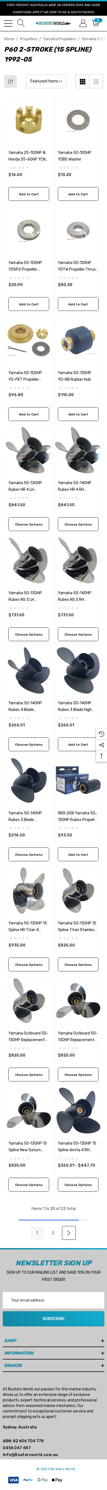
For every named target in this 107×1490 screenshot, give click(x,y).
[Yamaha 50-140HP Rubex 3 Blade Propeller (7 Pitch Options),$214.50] (29, 780)
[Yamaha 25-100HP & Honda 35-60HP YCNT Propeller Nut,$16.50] (29, 120)
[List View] (96, 81)
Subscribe (54, 1318)
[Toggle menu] (8, 23)
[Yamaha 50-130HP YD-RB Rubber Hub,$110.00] (78, 340)
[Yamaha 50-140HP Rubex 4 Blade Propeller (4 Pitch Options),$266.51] (29, 670)
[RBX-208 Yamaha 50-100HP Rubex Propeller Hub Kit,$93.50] (78, 780)
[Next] (69, 1233)
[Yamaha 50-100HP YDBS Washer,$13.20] (78, 120)
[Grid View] (82, 81)
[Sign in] (82, 23)
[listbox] (46, 81)
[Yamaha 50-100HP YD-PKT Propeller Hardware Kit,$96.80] (29, 340)
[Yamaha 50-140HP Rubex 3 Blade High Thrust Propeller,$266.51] (78, 670)
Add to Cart (29, 194)
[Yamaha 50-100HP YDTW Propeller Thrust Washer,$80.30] (78, 230)
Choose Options (29, 524)
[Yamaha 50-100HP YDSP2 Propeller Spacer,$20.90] (29, 230)
